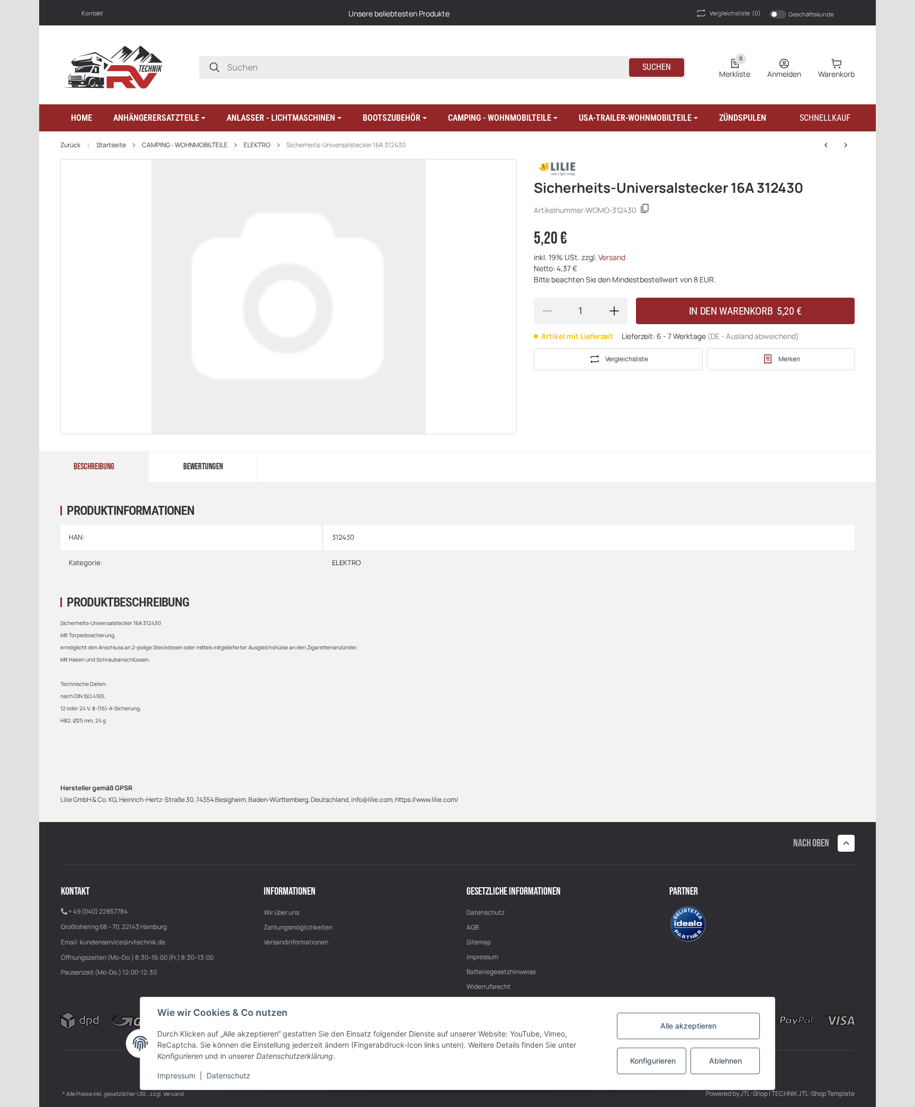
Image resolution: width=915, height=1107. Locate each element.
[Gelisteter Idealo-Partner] (687, 922)
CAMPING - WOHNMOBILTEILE (185, 145)
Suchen (656, 67)
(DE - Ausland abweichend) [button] (753, 336)
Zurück (70, 145)
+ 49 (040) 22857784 (98, 911)
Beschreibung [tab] (94, 466)
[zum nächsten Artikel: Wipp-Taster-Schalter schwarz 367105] (826, 145)
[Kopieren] (645, 210)
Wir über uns (281, 912)
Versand (611, 257)
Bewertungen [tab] (203, 466)
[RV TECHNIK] (113, 66)
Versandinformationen (296, 942)
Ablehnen (725, 1060)
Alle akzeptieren (688, 1025)
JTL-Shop (754, 1093)
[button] (159, 118)
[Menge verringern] (547, 311)
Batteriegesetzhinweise (501, 971)
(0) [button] (735, 13)
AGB (473, 927)
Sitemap (479, 942)
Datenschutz (486, 912)
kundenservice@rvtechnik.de (122, 942)
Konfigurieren (653, 1060)
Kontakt (92, 13)
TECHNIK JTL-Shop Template (813, 1093)
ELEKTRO (257, 145)
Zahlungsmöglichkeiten (298, 927)
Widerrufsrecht (488, 986)
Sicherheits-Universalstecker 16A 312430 (346, 145)
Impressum (482, 956)
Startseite (111, 145)
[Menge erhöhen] (614, 311)
